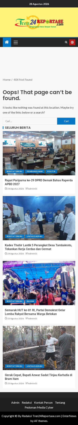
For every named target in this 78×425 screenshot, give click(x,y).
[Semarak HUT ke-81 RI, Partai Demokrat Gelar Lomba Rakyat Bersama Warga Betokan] (39, 283)
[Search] (66, 42)
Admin (15, 402)
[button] (15, 42)
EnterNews (69, 416)
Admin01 (32, 188)
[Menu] (15, 42)
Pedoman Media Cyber (39, 407)
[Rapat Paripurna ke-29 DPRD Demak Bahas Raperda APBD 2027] (39, 153)
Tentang (60, 402)
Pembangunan (35, 171)
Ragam (30, 301)
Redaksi (27, 402)
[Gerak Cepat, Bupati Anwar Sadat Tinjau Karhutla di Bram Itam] (39, 348)
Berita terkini (14, 171)
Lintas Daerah (34, 236)
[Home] (7, 42)
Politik (51, 171)
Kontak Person (43, 402)
